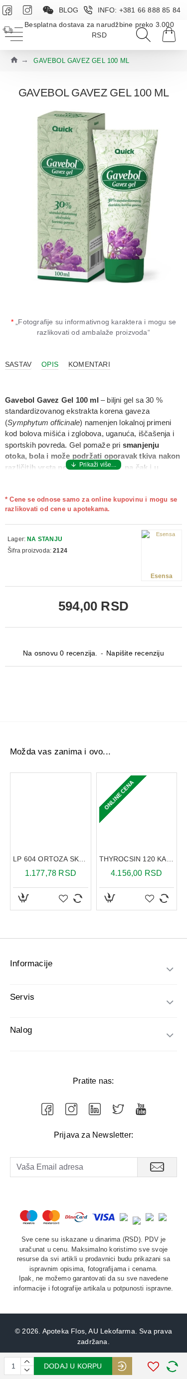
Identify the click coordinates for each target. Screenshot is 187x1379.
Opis (49, 364)
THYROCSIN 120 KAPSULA (137, 859)
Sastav (18, 364)
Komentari (89, 364)
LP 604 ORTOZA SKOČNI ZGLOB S (50, 859)
